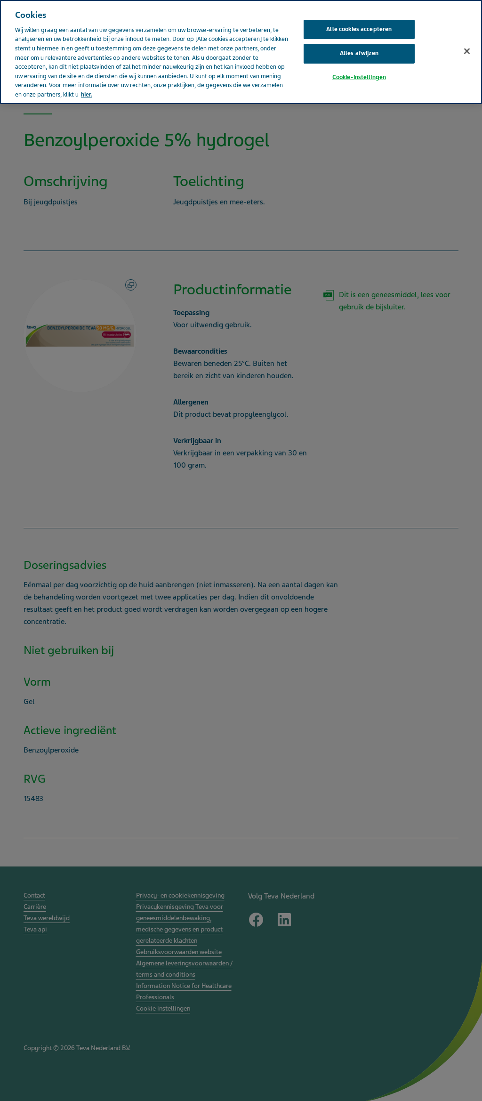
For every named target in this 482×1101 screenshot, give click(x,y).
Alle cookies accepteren (359, 29)
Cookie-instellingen (359, 77)
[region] (241, 52)
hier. (86, 94)
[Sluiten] (467, 50)
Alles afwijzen (359, 53)
